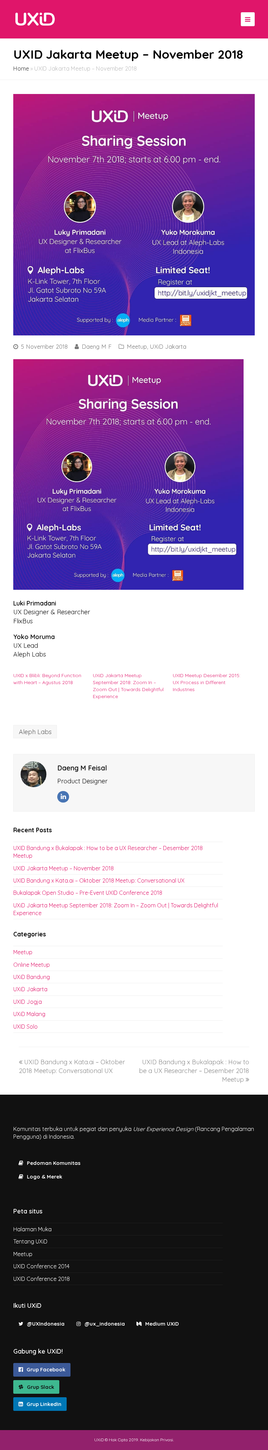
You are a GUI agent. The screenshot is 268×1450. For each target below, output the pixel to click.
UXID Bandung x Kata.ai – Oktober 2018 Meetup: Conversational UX (99, 880)
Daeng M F (97, 346)
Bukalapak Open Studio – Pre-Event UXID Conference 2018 (87, 892)
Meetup (137, 346)
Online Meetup (31, 964)
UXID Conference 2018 (41, 1278)
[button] (128, 474)
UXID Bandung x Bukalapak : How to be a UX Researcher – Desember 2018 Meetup (194, 1070)
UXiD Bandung (31, 976)
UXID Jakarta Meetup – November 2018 (63, 868)
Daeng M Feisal (82, 768)
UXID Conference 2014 (41, 1266)
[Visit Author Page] (33, 774)
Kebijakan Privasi (156, 1439)
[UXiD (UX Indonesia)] (35, 19)
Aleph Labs (35, 732)
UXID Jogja (27, 1001)
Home (21, 68)
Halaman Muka (32, 1229)
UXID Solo (25, 1026)
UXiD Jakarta (168, 346)
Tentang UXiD (30, 1241)
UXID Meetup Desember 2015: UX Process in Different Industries (206, 682)
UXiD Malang (29, 1013)
